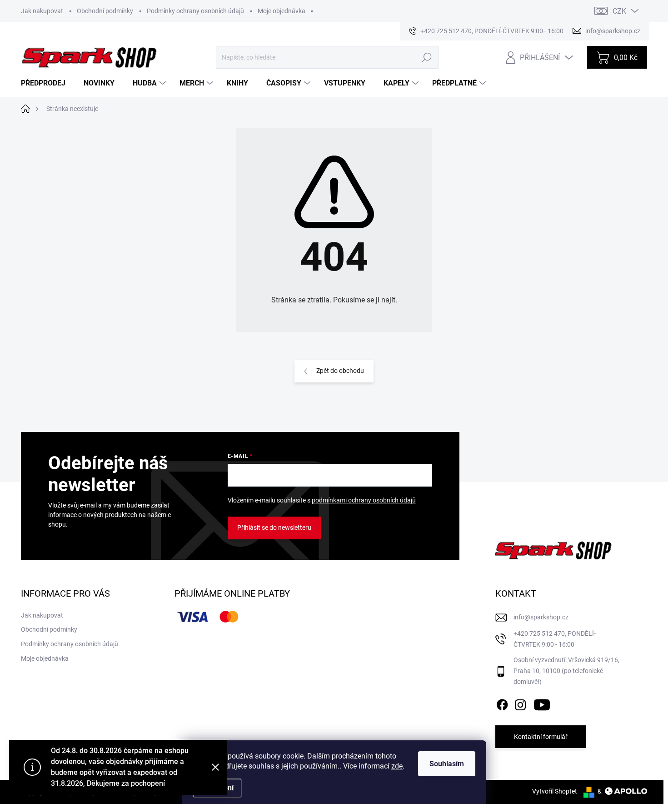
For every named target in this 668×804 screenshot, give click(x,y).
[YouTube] (542, 703)
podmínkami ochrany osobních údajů (364, 500)
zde (397, 766)
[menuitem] (46, 83)
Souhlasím (446, 763)
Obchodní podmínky (105, 11)
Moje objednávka (281, 11)
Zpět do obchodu (340, 370)
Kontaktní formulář (541, 736)
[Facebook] (502, 703)
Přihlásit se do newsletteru (274, 527)
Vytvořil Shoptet (554, 791)
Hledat (426, 57)
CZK (619, 11)
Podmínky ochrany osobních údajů (195, 11)
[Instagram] (520, 703)
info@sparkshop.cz (540, 617)
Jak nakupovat (42, 11)
